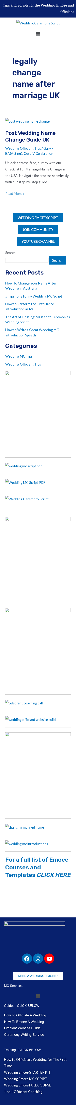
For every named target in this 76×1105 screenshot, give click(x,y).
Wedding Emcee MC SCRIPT (25, 1079)
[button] (37, 34)
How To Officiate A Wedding (25, 1015)
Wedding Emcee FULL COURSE (27, 1085)
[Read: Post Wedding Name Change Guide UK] (27, 121)
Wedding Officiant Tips (23, 148)
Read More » (14, 193)
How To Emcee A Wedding (24, 1022)
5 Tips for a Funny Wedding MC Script (33, 296)
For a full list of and (38, 867)
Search (10, 252)
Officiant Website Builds (22, 1028)
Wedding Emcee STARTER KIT (27, 1072)
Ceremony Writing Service (24, 1035)
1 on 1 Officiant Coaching (23, 1092)
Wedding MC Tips (19, 356)
